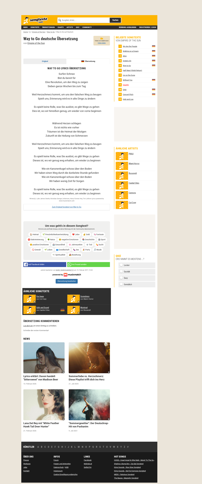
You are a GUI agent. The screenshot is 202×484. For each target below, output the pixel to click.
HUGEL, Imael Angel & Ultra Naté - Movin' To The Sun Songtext (138, 460)
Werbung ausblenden (127, 27)
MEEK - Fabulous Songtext (124, 474)
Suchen (115, 20)
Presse (26, 460)
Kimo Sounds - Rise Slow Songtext (127, 467)
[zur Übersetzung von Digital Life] (153, 61)
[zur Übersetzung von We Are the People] (153, 46)
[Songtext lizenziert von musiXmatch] (66, 274)
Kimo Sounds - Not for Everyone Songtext (130, 471)
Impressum (58, 471)
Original (45, 61)
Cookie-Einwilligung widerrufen (66, 474)
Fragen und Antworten (62, 464)
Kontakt (26, 471)
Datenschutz (58, 467)
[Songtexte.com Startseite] (36, 20)
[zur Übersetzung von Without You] (153, 80)
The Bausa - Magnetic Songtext (126, 478)
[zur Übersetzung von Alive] (153, 56)
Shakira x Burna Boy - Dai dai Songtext (128, 464)
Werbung (26, 464)
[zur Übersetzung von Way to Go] (153, 65)
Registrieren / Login (147, 27)
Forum (56, 460)
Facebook (88, 460)
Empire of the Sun (36, 43)
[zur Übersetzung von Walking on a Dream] (153, 51)
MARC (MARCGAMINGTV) (65, 270)
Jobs (25, 467)
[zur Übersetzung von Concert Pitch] (153, 94)
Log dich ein (28, 326)
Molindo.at (88, 464)
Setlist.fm (87, 467)
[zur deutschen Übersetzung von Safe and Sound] (62, 310)
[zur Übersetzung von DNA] (153, 89)
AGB (66, 467)
